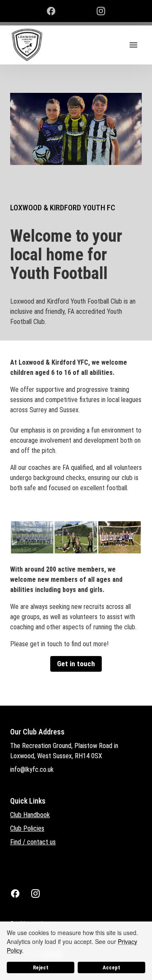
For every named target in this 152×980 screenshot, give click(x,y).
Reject (41, 967)
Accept (111, 967)
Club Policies (27, 828)
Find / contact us (33, 842)
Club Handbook (30, 815)
